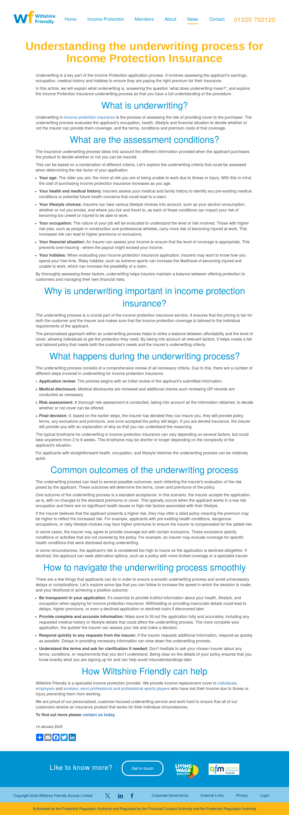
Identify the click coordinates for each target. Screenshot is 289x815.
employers (45, 688)
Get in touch (143, 768)
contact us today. (99, 714)
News (192, 19)
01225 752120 (254, 19)
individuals (227, 683)
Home (71, 19)
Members (144, 19)
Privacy (242, 795)
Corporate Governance (170, 795)
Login (264, 795)
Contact (217, 19)
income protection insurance (89, 117)
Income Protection (105, 19)
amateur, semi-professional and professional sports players (116, 688)
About (170, 19)
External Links (212, 795)
